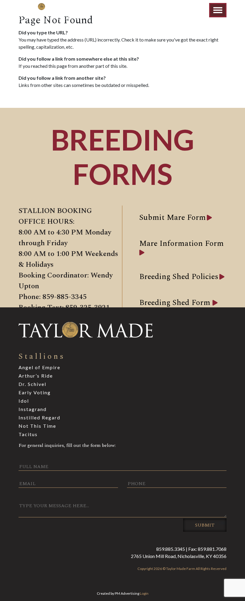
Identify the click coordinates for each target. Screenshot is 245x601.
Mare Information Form (181, 243)
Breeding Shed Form (175, 303)
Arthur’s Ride (36, 375)
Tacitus (28, 434)
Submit (205, 525)
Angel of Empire (39, 367)
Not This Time (37, 426)
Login (144, 593)
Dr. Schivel (32, 384)
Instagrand (33, 409)
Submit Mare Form (172, 217)
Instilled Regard (39, 417)
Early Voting (35, 392)
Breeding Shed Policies (178, 277)
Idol (24, 401)
